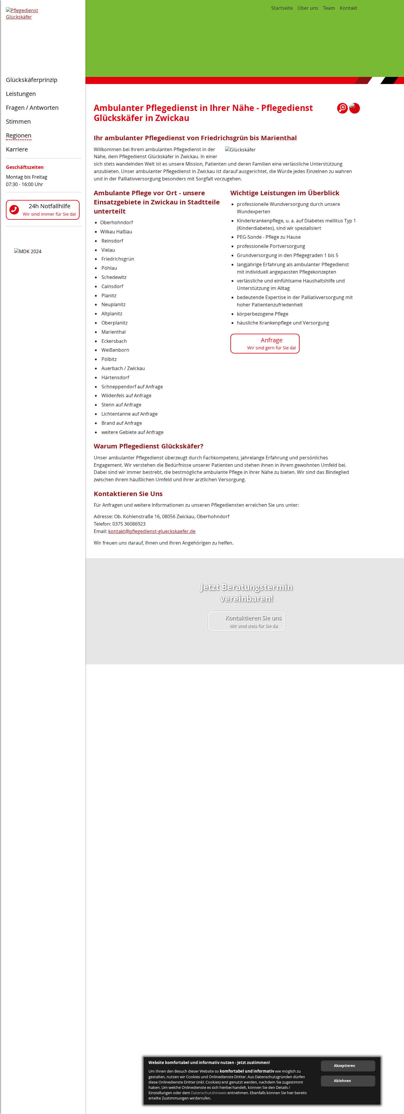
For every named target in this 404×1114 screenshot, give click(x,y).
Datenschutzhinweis (209, 1092)
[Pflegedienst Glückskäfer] (44, 32)
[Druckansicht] (354, 108)
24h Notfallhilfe (49, 209)
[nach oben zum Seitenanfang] (387, 878)
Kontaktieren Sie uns (253, 620)
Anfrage (271, 343)
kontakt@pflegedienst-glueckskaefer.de (151, 531)
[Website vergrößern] (342, 108)
